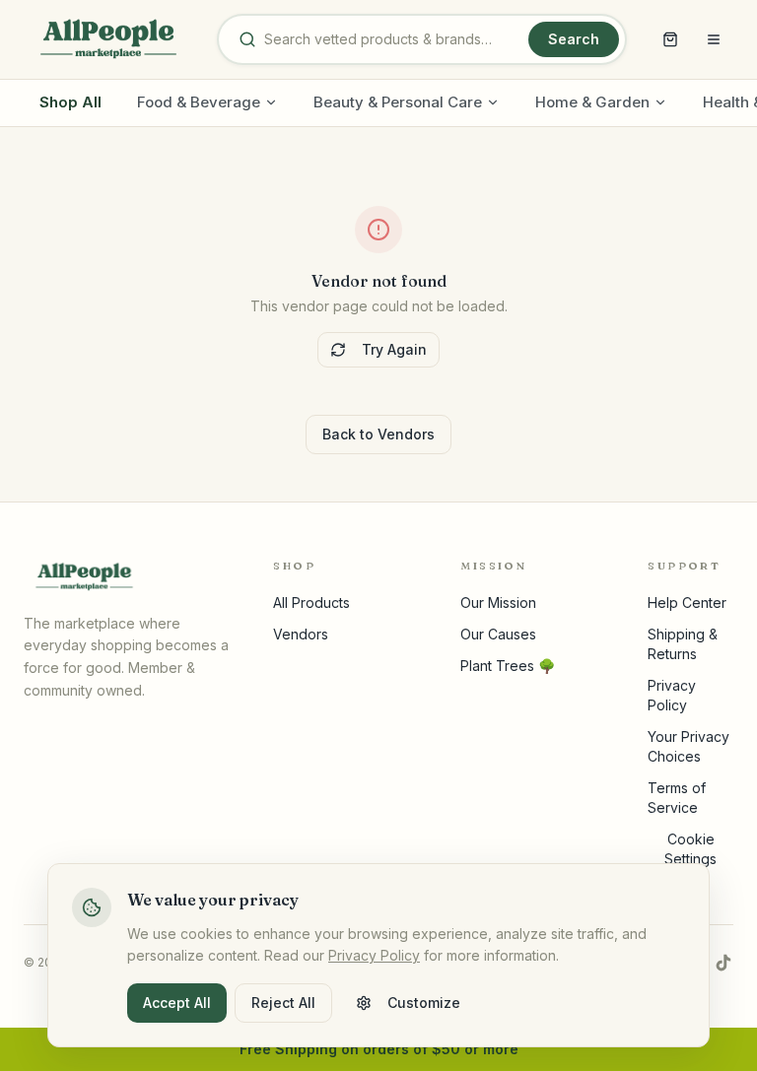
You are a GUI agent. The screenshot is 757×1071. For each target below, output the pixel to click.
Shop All (70, 102)
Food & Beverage (198, 102)
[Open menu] (713, 39)
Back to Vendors (378, 434)
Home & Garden (592, 102)
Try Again (394, 349)
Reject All (283, 1002)
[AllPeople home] (108, 39)
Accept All (177, 1002)
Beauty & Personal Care (397, 102)
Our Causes (498, 634)
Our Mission (498, 602)
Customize (423, 1002)
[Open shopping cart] (670, 39)
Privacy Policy (374, 955)
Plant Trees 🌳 (507, 665)
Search (573, 39)
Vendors (300, 634)
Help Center (687, 602)
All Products (311, 602)
